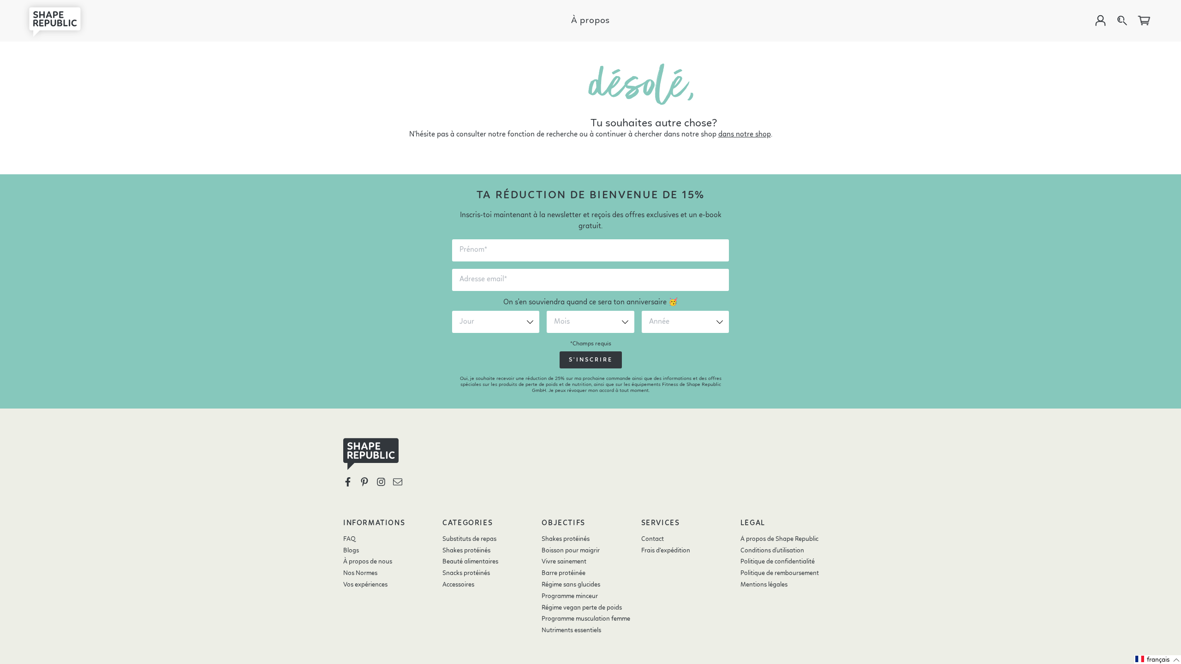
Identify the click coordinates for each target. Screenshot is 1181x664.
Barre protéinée (563, 573)
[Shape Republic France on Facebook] (347, 481)
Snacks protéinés (466, 573)
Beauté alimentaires (470, 561)
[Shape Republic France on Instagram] (381, 481)
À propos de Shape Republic (779, 539)
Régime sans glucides (571, 584)
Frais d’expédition (665, 550)
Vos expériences (365, 584)
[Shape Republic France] (62, 21)
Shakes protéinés (466, 550)
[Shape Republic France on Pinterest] (364, 481)
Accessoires (458, 584)
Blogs (351, 550)
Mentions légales (763, 584)
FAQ (349, 539)
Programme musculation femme (586, 619)
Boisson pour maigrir (571, 550)
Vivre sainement (564, 561)
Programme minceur (570, 596)
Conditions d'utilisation (772, 550)
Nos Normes (360, 573)
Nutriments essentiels (571, 630)
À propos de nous (367, 561)
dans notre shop (744, 134)
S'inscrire (591, 360)
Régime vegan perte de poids (582, 608)
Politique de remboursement (779, 573)
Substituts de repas (469, 539)
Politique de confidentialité (777, 561)
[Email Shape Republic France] (397, 481)
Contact (652, 539)
